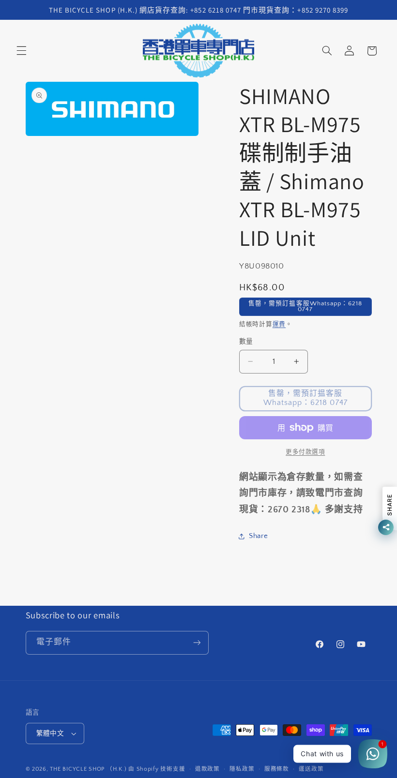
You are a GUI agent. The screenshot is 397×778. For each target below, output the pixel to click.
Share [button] (258, 536)
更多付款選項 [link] (305, 452)
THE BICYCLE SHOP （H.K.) (89, 769)
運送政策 (311, 769)
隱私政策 (241, 769)
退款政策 (207, 769)
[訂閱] (196, 643)
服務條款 (276, 769)
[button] (21, 51)
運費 (279, 324)
